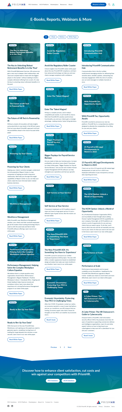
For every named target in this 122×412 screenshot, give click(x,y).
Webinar (62, 37)
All (46, 37)
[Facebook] (8, 406)
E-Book (53, 37)
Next (69, 347)
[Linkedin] (12, 406)
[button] (33, 4)
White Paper (73, 37)
